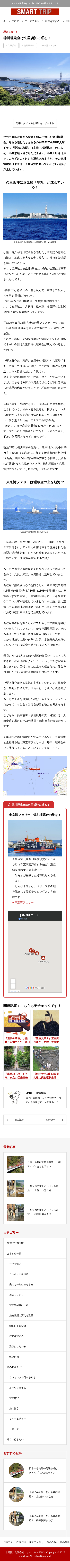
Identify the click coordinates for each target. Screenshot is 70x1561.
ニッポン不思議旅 (18, 1274)
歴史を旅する (10, 31)
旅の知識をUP (15, 1367)
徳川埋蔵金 (29, 45)
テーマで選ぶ (14, 1263)
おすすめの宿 (14, 1253)
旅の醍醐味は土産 (18, 1305)
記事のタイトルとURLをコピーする (35, 123)
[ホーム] (4, 21)
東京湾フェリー (49, 45)
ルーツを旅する (17, 1387)
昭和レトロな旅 (17, 1325)
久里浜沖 (12, 45)
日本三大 (14, 1429)
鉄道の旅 (14, 1356)
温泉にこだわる (17, 1346)
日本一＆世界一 (17, 1418)
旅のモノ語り (16, 1294)
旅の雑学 (14, 1408)
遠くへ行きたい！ (16, 1439)
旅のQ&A (14, 1398)
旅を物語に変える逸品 (21, 1315)
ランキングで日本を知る (22, 1377)
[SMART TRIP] (35, 12)
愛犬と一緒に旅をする (21, 1284)
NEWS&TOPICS (15, 1243)
